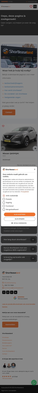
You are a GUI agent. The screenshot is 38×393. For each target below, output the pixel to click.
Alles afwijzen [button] (19, 219)
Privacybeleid (25, 192)
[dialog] (19, 196)
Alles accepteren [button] (19, 214)
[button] (19, 223)
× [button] (34, 169)
